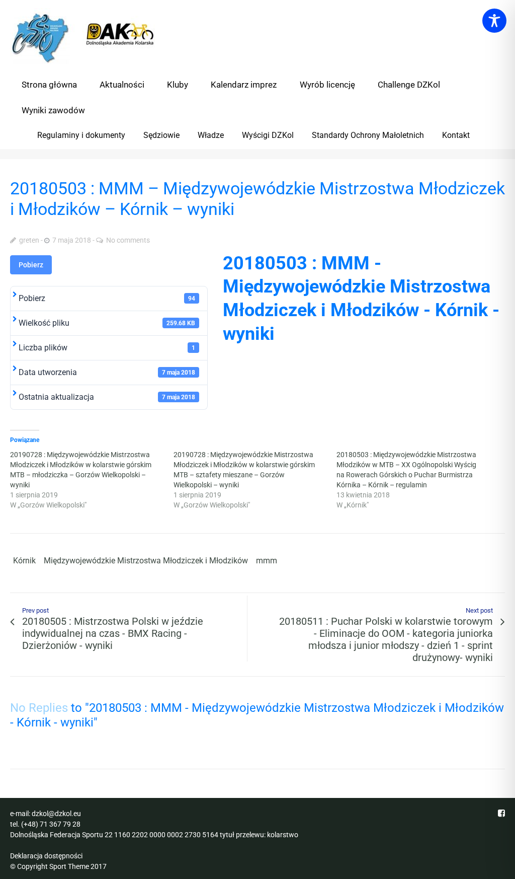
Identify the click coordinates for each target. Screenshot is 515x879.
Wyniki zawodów (53, 110)
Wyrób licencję (327, 85)
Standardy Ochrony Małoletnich (368, 135)
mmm (266, 560)
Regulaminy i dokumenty (81, 135)
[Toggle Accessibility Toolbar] (494, 21)
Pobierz (31, 265)
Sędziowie (161, 135)
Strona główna (49, 85)
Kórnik (24, 560)
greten (29, 240)
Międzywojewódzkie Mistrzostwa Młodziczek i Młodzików (146, 560)
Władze (211, 135)
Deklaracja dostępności (46, 856)
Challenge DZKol (409, 85)
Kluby (177, 85)
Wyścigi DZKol (268, 135)
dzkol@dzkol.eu (56, 814)
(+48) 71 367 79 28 (50, 824)
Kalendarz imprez (244, 85)
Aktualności (122, 85)
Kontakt (456, 135)
